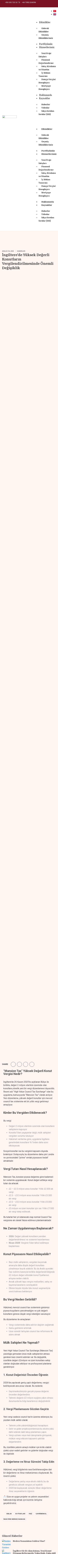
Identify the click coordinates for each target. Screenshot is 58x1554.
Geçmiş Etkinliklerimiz (46, 36)
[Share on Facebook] (13, 1064)
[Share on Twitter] (19, 1064)
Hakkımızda (45, 95)
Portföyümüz (45, 44)
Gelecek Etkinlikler (44, 30)
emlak (9, 1514)
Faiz (30, 1514)
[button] (45, 121)
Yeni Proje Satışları (45, 55)
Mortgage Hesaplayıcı (45, 87)
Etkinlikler (44, 22)
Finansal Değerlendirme (46, 61)
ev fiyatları (20, 1514)
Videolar (45, 108)
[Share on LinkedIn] (31, 1064)
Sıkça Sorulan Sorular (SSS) (46, 112)
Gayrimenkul (41, 1514)
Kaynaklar (44, 98)
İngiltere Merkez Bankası (14, 1519)
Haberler (45, 104)
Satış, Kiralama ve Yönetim (47, 68)
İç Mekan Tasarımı (44, 74)
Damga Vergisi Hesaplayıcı (47, 81)
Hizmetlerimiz (46, 47)
